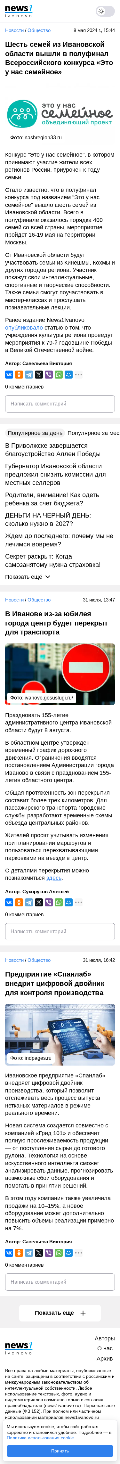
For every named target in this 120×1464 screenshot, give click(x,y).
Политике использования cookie (40, 1437)
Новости (14, 30)
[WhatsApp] (59, 375)
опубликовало (24, 327)
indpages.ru (38, 1058)
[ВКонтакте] (9, 375)
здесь (53, 878)
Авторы (105, 1338)
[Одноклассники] (19, 375)
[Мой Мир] (69, 375)
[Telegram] (29, 375)
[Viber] (49, 375)
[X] (39, 375)
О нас (105, 1348)
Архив (105, 1358)
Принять (60, 1450)
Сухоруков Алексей (45, 891)
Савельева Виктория (47, 363)
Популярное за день (35, 433)
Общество (39, 30)
